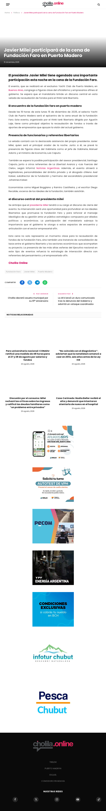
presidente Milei (39, 205)
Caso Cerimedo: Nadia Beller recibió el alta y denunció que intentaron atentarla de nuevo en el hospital (78, 401)
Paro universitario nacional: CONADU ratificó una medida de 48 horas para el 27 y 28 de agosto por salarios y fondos (28, 355)
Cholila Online (18, 263)
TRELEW (53, 762)
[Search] (98, 4)
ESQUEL (53, 774)
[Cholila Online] (53, 4)
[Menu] (8, 4)
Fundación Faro (13, 271)
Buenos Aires (16, 90)
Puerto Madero (45, 271)
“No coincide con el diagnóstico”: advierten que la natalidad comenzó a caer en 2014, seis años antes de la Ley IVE (78, 355)
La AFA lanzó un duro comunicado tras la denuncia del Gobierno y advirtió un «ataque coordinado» (76, 301)
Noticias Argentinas (47, 168)
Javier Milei (29, 271)
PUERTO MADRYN (53, 768)
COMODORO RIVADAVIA (53, 781)
